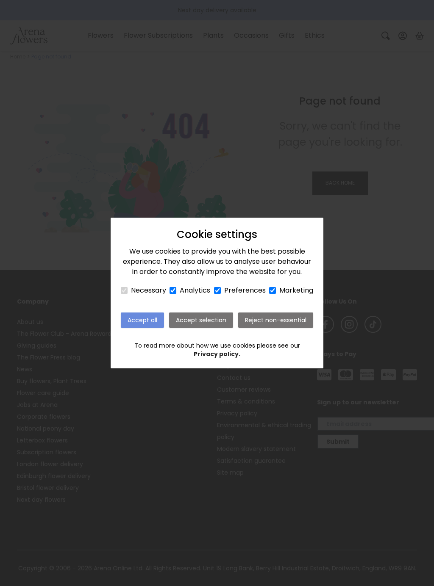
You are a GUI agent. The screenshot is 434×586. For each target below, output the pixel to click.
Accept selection (201, 320)
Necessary (148, 290)
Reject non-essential (275, 320)
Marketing (296, 290)
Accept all (142, 320)
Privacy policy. (217, 354)
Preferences (245, 290)
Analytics (195, 290)
